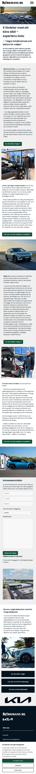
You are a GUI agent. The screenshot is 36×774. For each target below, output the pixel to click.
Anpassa (18, 765)
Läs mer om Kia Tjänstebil (18, 689)
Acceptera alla (18, 761)
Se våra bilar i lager (18, 674)
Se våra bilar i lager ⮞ (12, 144)
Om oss (6, 728)
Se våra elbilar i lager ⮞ (13, 342)
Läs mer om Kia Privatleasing (18, 682)
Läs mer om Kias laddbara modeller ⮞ (17, 234)
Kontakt (5, 735)
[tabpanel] (18, 15)
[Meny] (32, 2)
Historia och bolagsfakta (11, 739)
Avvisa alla (18, 770)
